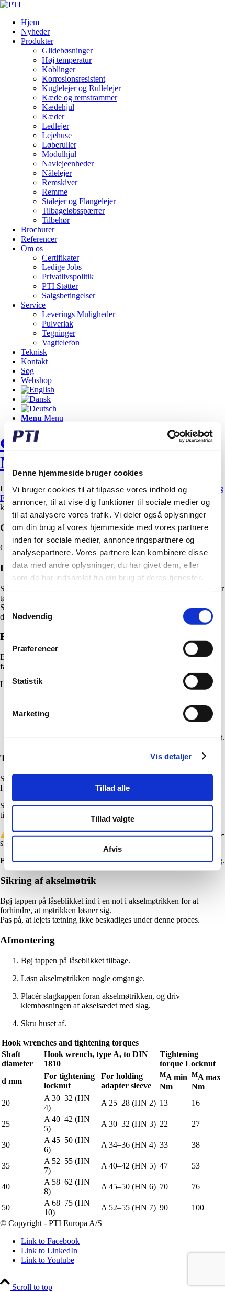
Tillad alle (112, 787)
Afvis (112, 849)
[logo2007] (10, 4)
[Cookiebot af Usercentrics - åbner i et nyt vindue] (167, 436)
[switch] (198, 649)
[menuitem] (123, 22)
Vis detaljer (171, 755)
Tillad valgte (112, 818)
